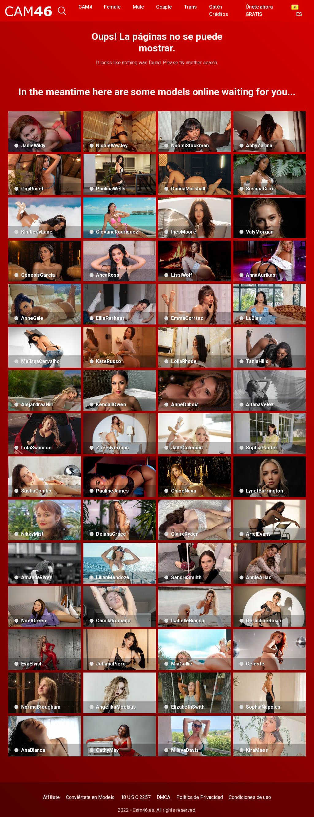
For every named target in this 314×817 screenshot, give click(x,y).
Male (138, 7)
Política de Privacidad (199, 797)
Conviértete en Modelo (90, 797)
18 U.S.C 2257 (136, 797)
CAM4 (85, 7)
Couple (164, 7)
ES (296, 14)
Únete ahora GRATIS (259, 10)
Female (112, 7)
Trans (190, 7)
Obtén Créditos (218, 10)
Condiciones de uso (250, 797)
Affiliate (51, 797)
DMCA (163, 797)
